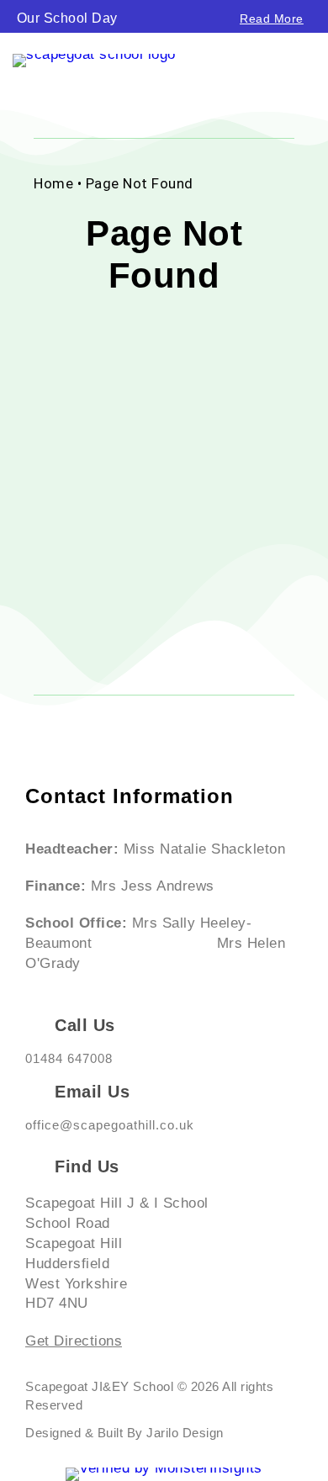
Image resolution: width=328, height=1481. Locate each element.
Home (53, 183)
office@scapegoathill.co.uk (109, 1125)
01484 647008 (69, 1058)
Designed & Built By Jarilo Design (124, 1432)
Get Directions (73, 1341)
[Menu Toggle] (308, 69)
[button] (4, 12)
